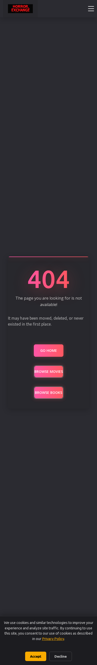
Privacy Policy (53, 639)
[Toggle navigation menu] (91, 8)
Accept (35, 656)
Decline (60, 656)
